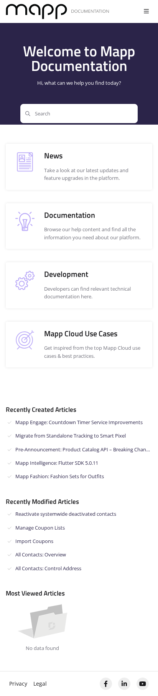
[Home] (57, 12)
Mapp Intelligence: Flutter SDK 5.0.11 (56, 462)
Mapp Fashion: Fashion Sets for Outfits (59, 476)
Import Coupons (34, 541)
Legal (40, 683)
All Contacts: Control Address (48, 568)
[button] (140, 676)
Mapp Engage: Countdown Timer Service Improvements (79, 422)
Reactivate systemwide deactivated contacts (65, 513)
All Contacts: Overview (40, 554)
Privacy (18, 683)
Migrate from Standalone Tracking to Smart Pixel (70, 435)
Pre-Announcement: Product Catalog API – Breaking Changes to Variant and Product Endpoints (83, 449)
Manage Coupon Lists (40, 527)
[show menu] (146, 11)
